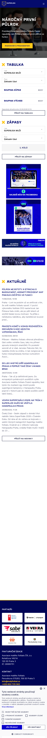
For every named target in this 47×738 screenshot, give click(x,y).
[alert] (23, 712)
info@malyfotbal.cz (11, 681)
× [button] (44, 688)
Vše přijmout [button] (12, 727)
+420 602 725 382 (11, 684)
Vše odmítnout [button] (34, 727)
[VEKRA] (34, 629)
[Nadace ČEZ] (12, 640)
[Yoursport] (34, 617)
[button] (23, 734)
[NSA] (12, 617)
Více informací (8, 707)
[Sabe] (12, 629)
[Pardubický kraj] (34, 640)
